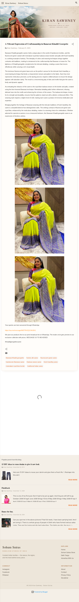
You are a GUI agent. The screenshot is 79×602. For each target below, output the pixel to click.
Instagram (5, 569)
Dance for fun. (7, 511)
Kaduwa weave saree (34, 362)
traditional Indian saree (35, 366)
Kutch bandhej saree (51, 362)
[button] (72, 44)
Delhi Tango (65, 555)
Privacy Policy (66, 575)
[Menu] (2, 3)
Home (63, 550)
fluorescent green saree (49, 358)
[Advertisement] (39, 437)
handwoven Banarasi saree (15, 362)
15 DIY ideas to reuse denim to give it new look (20, 464)
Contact (64, 572)
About (63, 569)
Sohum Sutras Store (68, 552)
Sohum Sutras (23, 3)
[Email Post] (6, 354)
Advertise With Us (67, 558)
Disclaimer (64, 578)
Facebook (5, 572)
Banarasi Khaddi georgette (15, 358)
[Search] (76, 3)
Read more (72, 480)
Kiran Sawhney (10, 3)
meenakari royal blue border (15, 366)
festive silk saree (32, 358)
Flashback (6, 488)
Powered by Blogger (41, 592)
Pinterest (5, 575)
